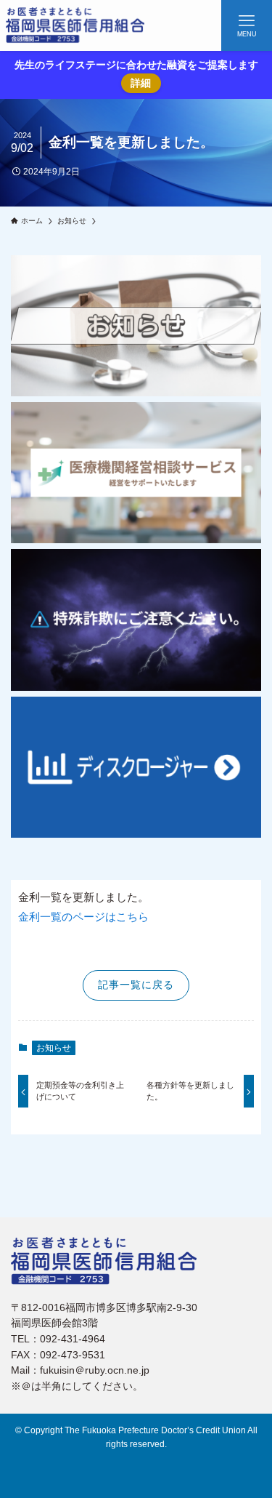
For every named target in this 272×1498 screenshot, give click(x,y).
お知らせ (53, 1048)
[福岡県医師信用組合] (75, 25)
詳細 (141, 83)
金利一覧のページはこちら (83, 916)
